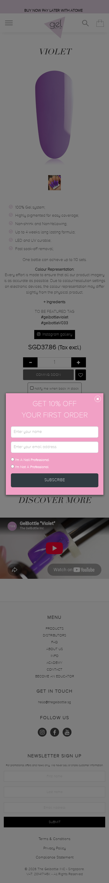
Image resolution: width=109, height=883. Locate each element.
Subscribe (54, 480)
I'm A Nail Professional (31, 460)
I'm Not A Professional (31, 467)
